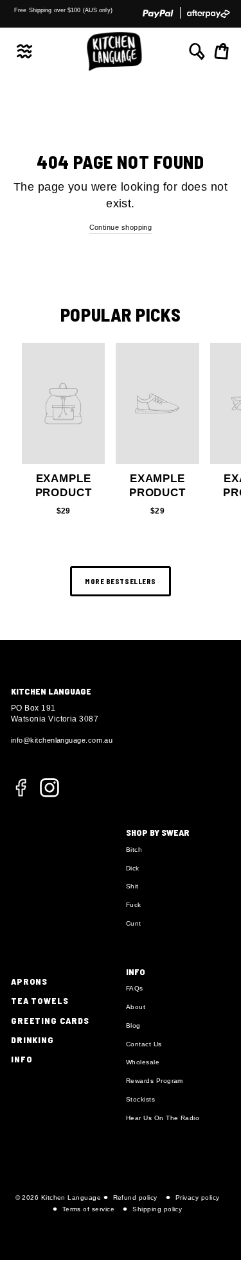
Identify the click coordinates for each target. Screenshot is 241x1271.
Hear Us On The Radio (162, 1117)
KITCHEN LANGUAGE (51, 691)
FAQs (134, 988)
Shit (132, 886)
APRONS (29, 981)
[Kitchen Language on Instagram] (49, 787)
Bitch (134, 849)
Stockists (140, 1099)
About (135, 1006)
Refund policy (135, 1197)
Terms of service (88, 1209)
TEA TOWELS (40, 1000)
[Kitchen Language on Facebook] (20, 795)
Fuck (133, 904)
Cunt (133, 923)
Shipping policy (157, 1209)
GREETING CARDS (50, 1020)
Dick (132, 868)
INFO (21, 1058)
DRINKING (32, 1039)
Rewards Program (154, 1080)
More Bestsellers (120, 581)
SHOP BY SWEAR (158, 832)
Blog (133, 1025)
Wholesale (142, 1062)
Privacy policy (197, 1197)
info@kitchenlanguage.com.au (61, 740)
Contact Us (144, 1044)
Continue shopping (120, 227)
